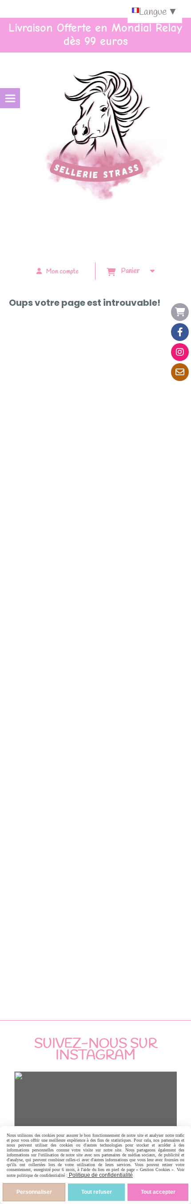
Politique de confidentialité (100, 1175)
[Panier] (180, 312)
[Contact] (180, 372)
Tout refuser (96, 1192)
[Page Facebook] (180, 332)
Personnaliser (34, 1192)
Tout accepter (158, 1192)
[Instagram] (180, 352)
